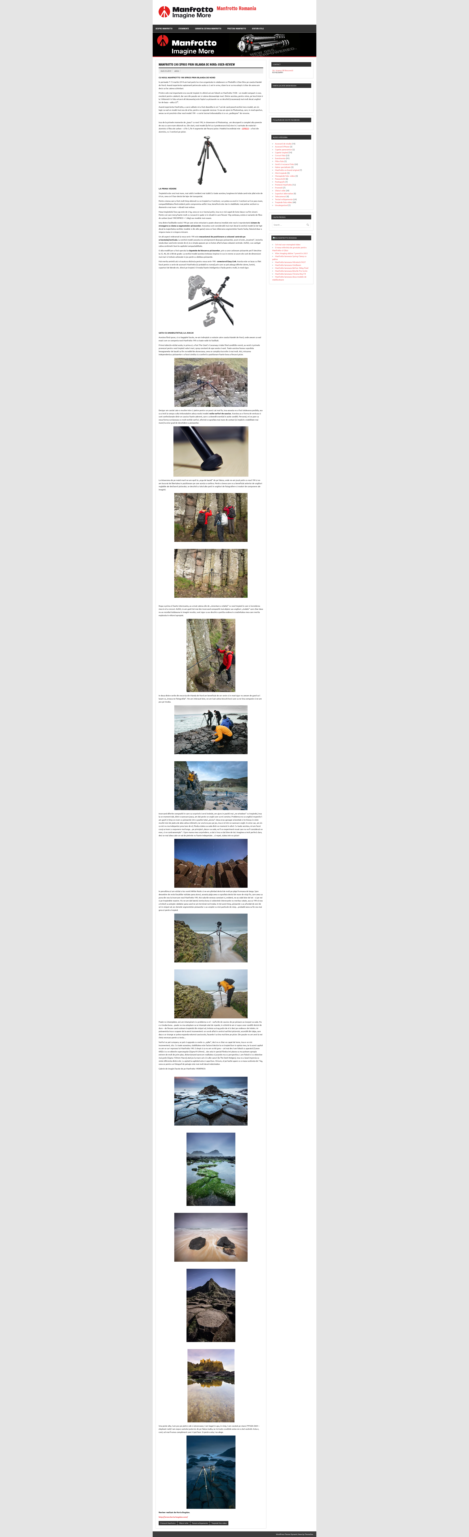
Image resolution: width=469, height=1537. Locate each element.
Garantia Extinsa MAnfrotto (208, 28)
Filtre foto (279, 161)
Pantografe (280, 181)
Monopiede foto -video (285, 176)
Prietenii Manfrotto (236, 28)
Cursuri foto (280, 155)
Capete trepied (281, 152)
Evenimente (183, 28)
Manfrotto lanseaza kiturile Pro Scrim (291, 271)
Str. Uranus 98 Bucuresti (282, 70)
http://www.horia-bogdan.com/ (173, 1517)
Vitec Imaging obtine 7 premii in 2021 (291, 253)
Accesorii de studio (283, 143)
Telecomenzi (280, 196)
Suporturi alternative (284, 193)
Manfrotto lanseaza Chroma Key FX (290, 274)
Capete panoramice (283, 149)
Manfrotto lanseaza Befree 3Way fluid (291, 268)
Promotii (279, 187)
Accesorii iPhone (282, 146)
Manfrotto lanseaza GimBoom (288, 265)
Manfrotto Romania (236, 8)
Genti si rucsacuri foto (284, 164)
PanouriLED (280, 179)
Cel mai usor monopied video (287, 244)
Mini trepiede (281, 173)
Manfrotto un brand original (287, 170)
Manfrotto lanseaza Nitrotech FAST (290, 262)
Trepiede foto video (219, 1523)
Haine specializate (283, 167)
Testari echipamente (200, 1523)
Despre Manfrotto (164, 28)
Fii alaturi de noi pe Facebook (286, 120)
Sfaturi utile (258, 28)
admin (176, 71)
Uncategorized (281, 205)
